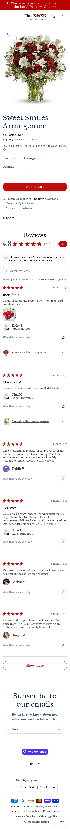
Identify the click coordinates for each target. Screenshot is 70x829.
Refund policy (31, 811)
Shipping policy (48, 816)
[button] (7, 17)
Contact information (36, 822)
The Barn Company (33, 807)
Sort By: (44, 279)
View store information (22, 208)
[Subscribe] (59, 729)
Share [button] (10, 217)
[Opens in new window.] (8, 471)
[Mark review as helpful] (63, 337)
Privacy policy (51, 811)
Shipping (8, 139)
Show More (47, 461)
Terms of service (26, 816)
